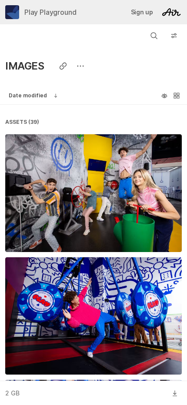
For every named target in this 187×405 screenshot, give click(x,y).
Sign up (142, 12)
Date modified (28, 95)
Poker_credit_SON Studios (52, 358)
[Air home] (171, 12)
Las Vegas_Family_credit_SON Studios (71, 235)
